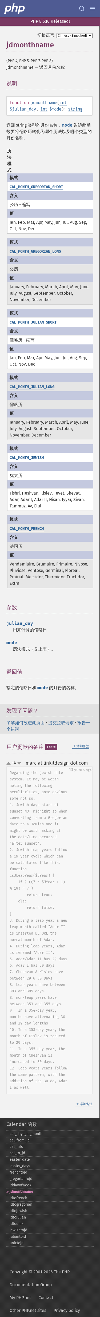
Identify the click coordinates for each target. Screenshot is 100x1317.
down (19, 763)
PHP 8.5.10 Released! (50, 21)
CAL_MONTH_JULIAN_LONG (32, 387)
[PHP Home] (15, 8)
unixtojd (16, 1243)
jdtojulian (18, 1217)
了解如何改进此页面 (25, 722)
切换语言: (46, 35)
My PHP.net (20, 1297)
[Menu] (92, 8)
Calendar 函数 (21, 1124)
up (10, 763)
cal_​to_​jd (17, 1153)
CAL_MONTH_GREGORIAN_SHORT (36, 187)
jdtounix (16, 1223)
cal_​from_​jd (20, 1140)
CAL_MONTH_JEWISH (27, 458)
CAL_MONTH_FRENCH (27, 528)
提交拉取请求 (61, 722)
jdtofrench (18, 1198)
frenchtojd (18, 1172)
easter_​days (20, 1166)
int (63, 102)
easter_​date (20, 1159)
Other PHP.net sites (28, 1310)
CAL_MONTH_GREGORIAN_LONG (35, 251)
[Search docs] (82, 8)
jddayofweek (20, 1185)
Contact (45, 1297)
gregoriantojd (21, 1178)
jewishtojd (18, 1230)
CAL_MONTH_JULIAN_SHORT (33, 322)
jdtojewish (18, 1211)
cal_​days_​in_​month (26, 1134)
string (75, 109)
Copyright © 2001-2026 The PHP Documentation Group (40, 1278)
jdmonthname (21, 1191)
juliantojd (18, 1236)
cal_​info (16, 1146)
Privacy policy (67, 1310)
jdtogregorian (21, 1204)
